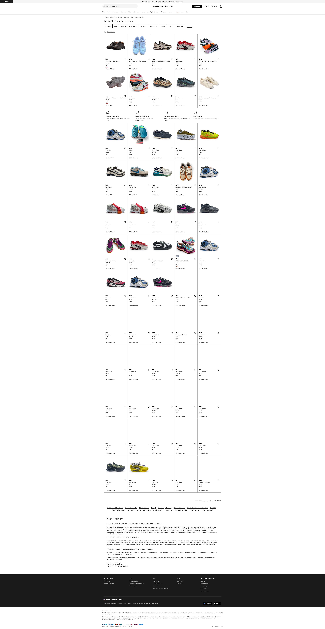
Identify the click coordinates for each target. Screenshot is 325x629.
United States (118, 626)
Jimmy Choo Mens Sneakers (152, 510)
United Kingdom (110, 626)
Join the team (204, 588)
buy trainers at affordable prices (149, 529)
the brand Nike (122, 527)
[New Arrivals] (111, 12)
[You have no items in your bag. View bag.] (221, 6)
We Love (171, 12)
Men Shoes (118, 17)
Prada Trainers (194, 510)
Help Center (180, 581)
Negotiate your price (112, 116)
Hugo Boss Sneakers (134, 510)
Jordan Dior (168, 510)
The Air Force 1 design (114, 563)
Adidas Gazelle (144, 508)
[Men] (132, 12)
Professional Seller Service (160, 588)
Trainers (126, 17)
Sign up (214, 6)
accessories (214, 552)
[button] (221, 6)
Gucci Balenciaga (118, 510)
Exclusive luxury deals (171, 116)
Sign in (207, 6)
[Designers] (120, 12)
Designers (116, 12)
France (103, 626)
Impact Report (204, 586)
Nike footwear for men (113, 541)
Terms (129, 603)
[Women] (127, 12)
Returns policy (134, 586)
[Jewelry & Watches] (160, 12)
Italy (132, 626)
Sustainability (204, 584)
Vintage (163, 12)
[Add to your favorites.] (125, 59)
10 (215, 501)
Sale (178, 12)
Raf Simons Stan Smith (115, 508)
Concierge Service (108, 584)
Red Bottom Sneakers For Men (197, 508)
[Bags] (146, 12)
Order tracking (134, 581)
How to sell (156, 581)
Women (123, 12)
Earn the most (197, 116)
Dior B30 (213, 508)
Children (136, 12)
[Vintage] (167, 12)
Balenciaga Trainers (164, 508)
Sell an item (197, 6)
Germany (124, 626)
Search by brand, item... (112, 6)
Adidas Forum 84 (131, 508)
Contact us (180, 584)
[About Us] (188, 12)
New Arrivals (106, 12)
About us (203, 581)
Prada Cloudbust (206, 510)
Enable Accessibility (6, 1)
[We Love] (175, 12)
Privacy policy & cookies (138, 603)
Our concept (106, 581)
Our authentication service (137, 584)
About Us (184, 12)
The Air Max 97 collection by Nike (117, 566)
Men (129, 12)
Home (106, 17)
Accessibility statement (109, 603)
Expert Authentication (142, 116)
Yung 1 (153, 508)
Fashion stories (205, 591)
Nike (111, 17)
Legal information (121, 603)
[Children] (140, 12)
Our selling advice (158, 584)
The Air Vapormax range (114, 564)
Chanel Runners (179, 508)
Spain (128, 626)
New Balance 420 (181, 510)
